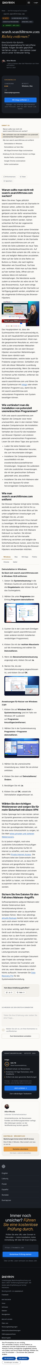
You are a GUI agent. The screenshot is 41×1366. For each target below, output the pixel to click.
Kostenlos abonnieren (20, 1149)
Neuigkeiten (6, 1314)
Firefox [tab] (34, 557)
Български (6, 1200)
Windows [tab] (7, 557)
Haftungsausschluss (9, 1334)
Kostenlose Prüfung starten (20, 1254)
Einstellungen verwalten (11, 1362)
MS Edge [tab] (25, 557)
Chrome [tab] (6, 562)
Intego (24, 384)
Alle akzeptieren (9, 1358)
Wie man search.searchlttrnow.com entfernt (18, 140)
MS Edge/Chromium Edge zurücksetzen (18, 150)
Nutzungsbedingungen (9, 1327)
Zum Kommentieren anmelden (20, 1036)
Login (36, 2)
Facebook (5, 1295)
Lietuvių (5, 1178)
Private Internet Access (21, 854)
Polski (4, 1184)
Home (3, 11)
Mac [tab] (16, 557)
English (5, 1173)
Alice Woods (11, 61)
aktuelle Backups (9, 918)
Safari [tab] (15, 562)
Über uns (5, 1323)
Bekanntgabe (6, 1338)
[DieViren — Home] (8, 3)
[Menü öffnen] (28, 2)
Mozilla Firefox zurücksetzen (14, 157)
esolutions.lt (19, 1291)
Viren (3, 1303)
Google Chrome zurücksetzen (14, 161)
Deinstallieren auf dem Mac (14, 147)
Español (5, 1189)
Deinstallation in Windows (13, 144)
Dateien (4, 1310)
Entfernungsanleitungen (17, 11)
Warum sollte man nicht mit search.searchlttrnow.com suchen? (15, 130)
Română (5, 1195)
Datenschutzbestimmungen (11, 1330)
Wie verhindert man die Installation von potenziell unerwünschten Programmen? (20, 136)
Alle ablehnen (23, 1358)
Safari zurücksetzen (11, 164)
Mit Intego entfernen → (20, 100)
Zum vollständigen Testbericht (20, 1094)
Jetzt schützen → (20, 1088)
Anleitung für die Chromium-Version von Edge (19, 154)
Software (5, 1307)
